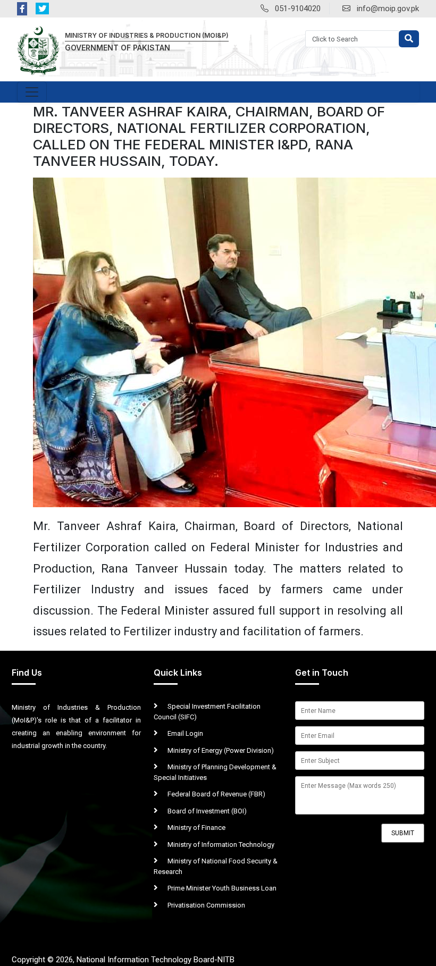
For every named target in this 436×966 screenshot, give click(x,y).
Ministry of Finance (195, 827)
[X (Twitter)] (42, 9)
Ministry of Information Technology (220, 845)
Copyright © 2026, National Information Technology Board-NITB (123, 959)
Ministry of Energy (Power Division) (220, 750)
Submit (402, 833)
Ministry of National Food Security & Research (216, 866)
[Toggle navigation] (32, 92)
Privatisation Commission (205, 905)
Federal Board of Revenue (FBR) (215, 794)
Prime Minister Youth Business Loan (221, 888)
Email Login (184, 733)
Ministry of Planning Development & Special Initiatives (215, 772)
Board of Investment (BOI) (206, 811)
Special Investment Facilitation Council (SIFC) (207, 711)
